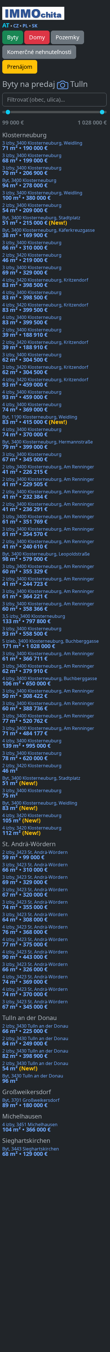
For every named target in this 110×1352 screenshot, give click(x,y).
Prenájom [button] (19, 66)
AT (5, 25)
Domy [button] (37, 37)
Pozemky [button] (67, 37)
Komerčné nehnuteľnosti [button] (39, 52)
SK (35, 26)
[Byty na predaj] (33, 13)
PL (25, 26)
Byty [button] (12, 37)
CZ (16, 26)
